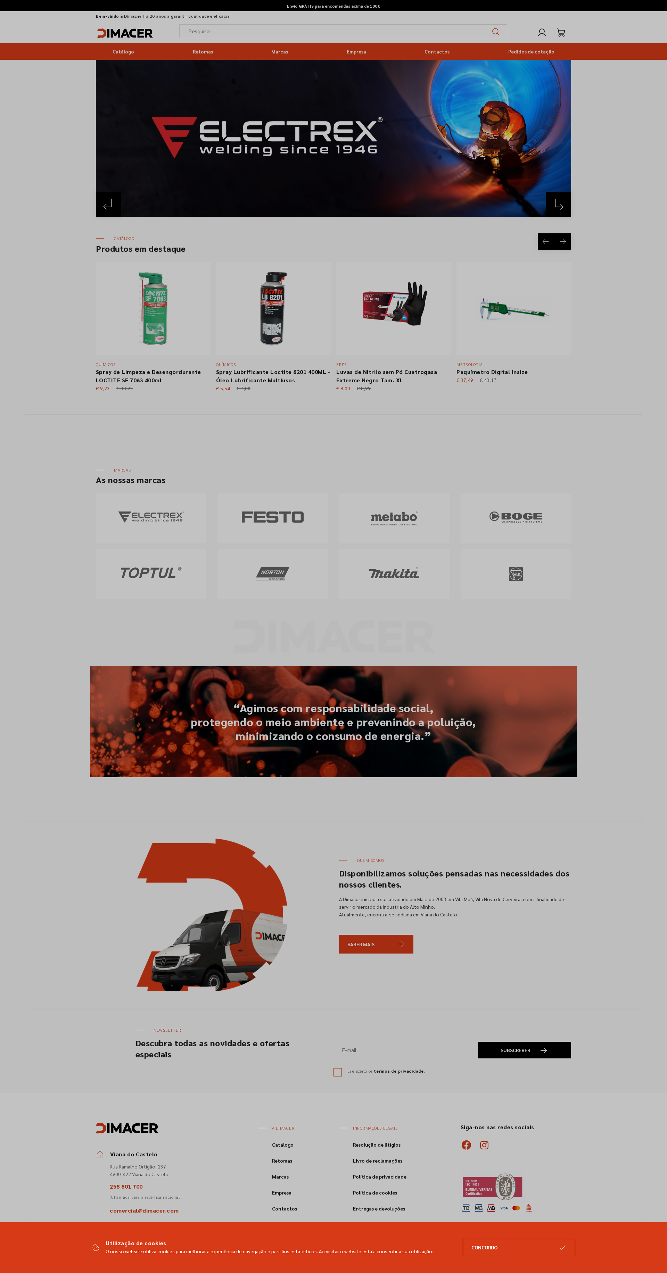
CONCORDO (484, 1247)
